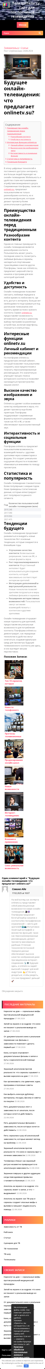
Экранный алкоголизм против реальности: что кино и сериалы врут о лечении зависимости (22, 1152)
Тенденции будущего (17, 162)
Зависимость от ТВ (13, 1226)
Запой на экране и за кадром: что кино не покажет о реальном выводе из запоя (22, 1027)
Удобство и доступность (21, 139)
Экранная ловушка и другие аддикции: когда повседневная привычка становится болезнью (22, 1177)
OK (26, 1366)
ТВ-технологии (11, 1248)
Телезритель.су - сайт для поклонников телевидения (26, 10)
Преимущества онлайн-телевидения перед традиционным (18, 131)
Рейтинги (8, 1232)
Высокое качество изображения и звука (24, 149)
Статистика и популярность (19, 159)
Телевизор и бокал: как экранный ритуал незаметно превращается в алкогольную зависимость (20, 1164)
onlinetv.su (9, 189)
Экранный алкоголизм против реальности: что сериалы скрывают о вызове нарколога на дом (22, 1072)
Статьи (24, 47)
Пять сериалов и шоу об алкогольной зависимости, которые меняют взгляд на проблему (22, 1139)
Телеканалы (9, 1259)
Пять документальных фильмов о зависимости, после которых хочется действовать (21, 1126)
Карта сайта (8, 1350)
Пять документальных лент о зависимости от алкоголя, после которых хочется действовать (19, 1110)
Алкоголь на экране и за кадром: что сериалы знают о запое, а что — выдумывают (21, 1189)
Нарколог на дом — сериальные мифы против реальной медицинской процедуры (22, 1015)
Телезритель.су (11, 47)
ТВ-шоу (7, 1254)
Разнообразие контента (20, 137)
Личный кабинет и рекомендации (24, 145)
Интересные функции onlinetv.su (22, 142)
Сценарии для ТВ (12, 1243)
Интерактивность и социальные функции (24, 154)
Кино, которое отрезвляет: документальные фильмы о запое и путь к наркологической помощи (21, 1056)
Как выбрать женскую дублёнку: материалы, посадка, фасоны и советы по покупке (22, 1098)
